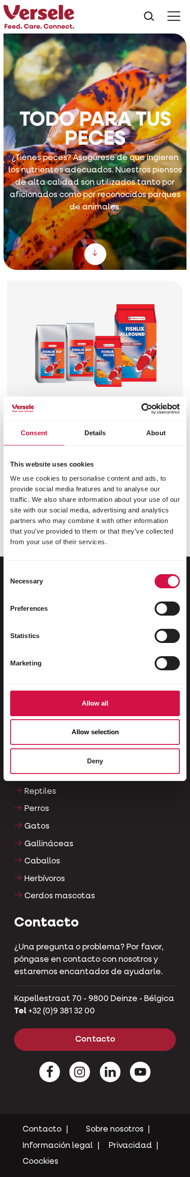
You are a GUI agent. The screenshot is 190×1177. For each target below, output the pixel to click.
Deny (95, 761)
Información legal (58, 1146)
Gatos (36, 826)
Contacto (95, 1039)
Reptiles (40, 792)
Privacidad (130, 1146)
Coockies (40, 1162)
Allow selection (95, 732)
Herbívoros (44, 879)
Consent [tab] (34, 433)
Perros (36, 809)
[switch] (167, 609)
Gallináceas (48, 844)
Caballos (42, 861)
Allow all (95, 703)
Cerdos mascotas (59, 896)
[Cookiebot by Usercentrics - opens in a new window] (141, 409)
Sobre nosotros (115, 1129)
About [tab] (156, 433)
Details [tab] (95, 433)
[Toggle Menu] (173, 17)
